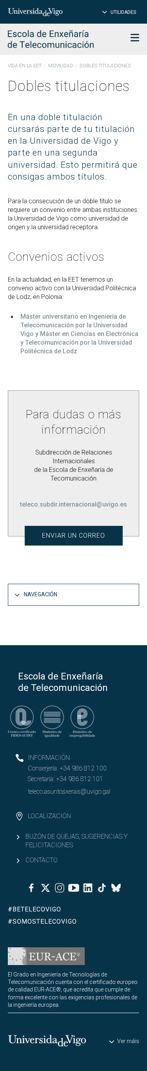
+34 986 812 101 (79, 779)
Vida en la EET (25, 66)
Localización (49, 816)
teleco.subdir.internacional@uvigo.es (73, 504)
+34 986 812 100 (83, 768)
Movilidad (60, 66)
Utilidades (123, 12)
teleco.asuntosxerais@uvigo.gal (69, 791)
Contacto (41, 860)
